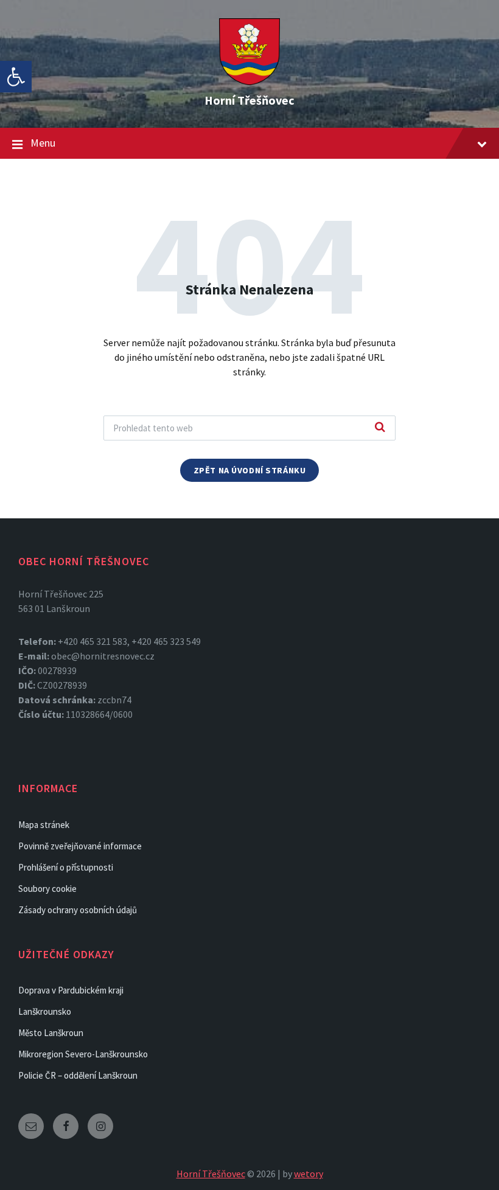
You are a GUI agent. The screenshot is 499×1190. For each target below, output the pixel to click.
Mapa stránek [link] (43, 824)
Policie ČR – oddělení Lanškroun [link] (78, 1075)
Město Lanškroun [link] (50, 1033)
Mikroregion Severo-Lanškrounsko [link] (83, 1054)
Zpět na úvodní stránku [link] (250, 470)
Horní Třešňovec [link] (249, 100)
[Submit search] (380, 428)
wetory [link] (308, 1173)
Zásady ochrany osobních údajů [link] (77, 910)
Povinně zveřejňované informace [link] (80, 846)
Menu (42, 143)
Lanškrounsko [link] (44, 1011)
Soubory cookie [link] (47, 888)
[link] (16, 76)
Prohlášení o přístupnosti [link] (65, 867)
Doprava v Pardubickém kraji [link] (71, 990)
